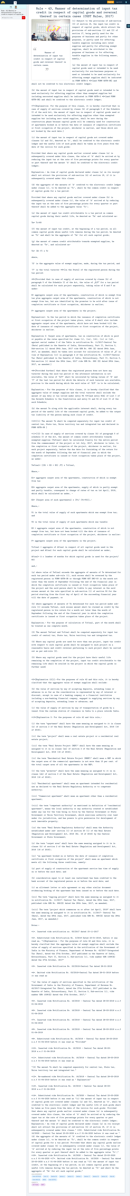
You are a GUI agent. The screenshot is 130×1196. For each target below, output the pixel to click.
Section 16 (70, 1176)
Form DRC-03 (36, 1179)
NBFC (42, 1184)
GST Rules (35, 1184)
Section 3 (78, 1176)
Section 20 (104, 1176)
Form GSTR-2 (52, 1179)
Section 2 (62, 1176)
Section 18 (96, 1176)
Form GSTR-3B (37, 1176)
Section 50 (54, 1176)
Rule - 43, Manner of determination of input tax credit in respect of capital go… (13, 12)
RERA (44, 1179)
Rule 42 (112, 1176)
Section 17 (87, 1176)
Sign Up (110, 2)
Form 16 (46, 1176)
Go (24, 18)
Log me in (119, 2)
